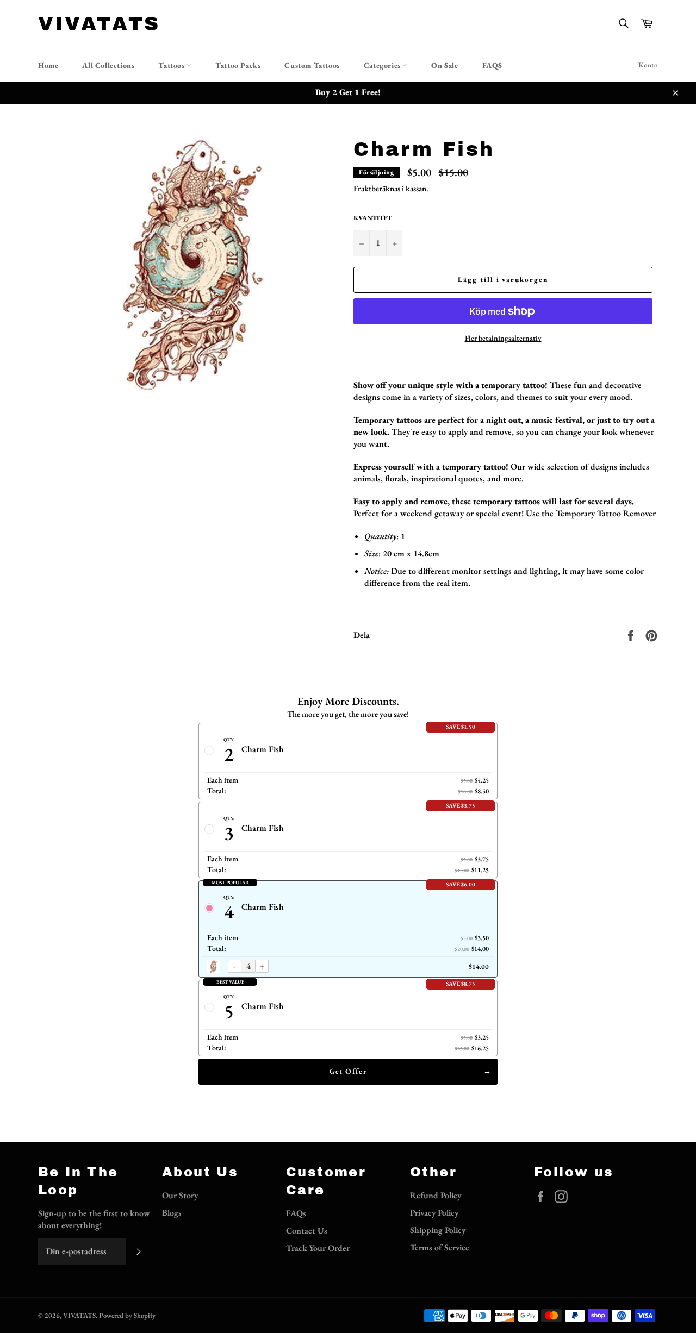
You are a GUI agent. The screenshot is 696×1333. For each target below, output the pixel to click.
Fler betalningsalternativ (503, 338)
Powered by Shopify (127, 1315)
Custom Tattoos (311, 65)
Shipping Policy (437, 1230)
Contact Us (306, 1230)
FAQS (492, 65)
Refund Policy (435, 1195)
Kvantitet (372, 218)
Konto (648, 65)
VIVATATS (99, 24)
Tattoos (172, 65)
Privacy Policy (434, 1212)
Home (48, 65)
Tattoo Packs (237, 65)
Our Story (180, 1195)
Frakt (362, 188)
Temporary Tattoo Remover (606, 513)
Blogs (172, 1212)
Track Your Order (318, 1248)
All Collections (108, 65)
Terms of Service (439, 1247)
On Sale (444, 65)
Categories (383, 65)
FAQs (296, 1213)
